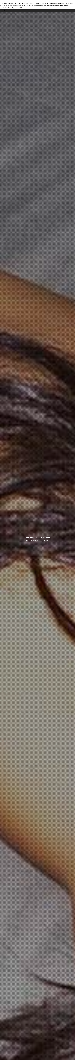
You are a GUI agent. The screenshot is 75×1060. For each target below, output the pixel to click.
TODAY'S (34, 540)
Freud (28, 541)
